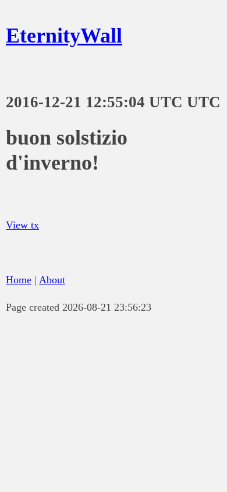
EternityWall (64, 35)
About (52, 280)
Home (18, 280)
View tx (22, 225)
